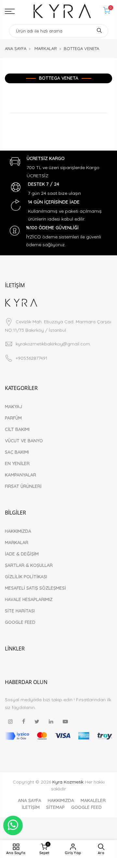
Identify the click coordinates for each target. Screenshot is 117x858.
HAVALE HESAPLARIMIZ (29, 599)
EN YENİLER (17, 463)
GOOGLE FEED (20, 622)
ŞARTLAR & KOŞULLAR (29, 565)
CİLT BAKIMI (17, 429)
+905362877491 (31, 358)
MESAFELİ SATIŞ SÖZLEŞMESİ (35, 588)
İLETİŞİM (31, 807)
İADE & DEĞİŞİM (22, 554)
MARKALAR (45, 48)
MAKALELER (93, 800)
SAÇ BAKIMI (17, 452)
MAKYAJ (13, 406)
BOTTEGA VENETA (81, 48)
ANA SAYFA (15, 48)
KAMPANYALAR (20, 475)
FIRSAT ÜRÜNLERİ (23, 486)
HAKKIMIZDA (18, 531)
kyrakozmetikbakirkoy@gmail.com (53, 344)
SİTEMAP (55, 807)
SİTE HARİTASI (20, 611)
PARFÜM (13, 418)
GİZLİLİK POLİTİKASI (26, 577)
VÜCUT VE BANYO (24, 441)
